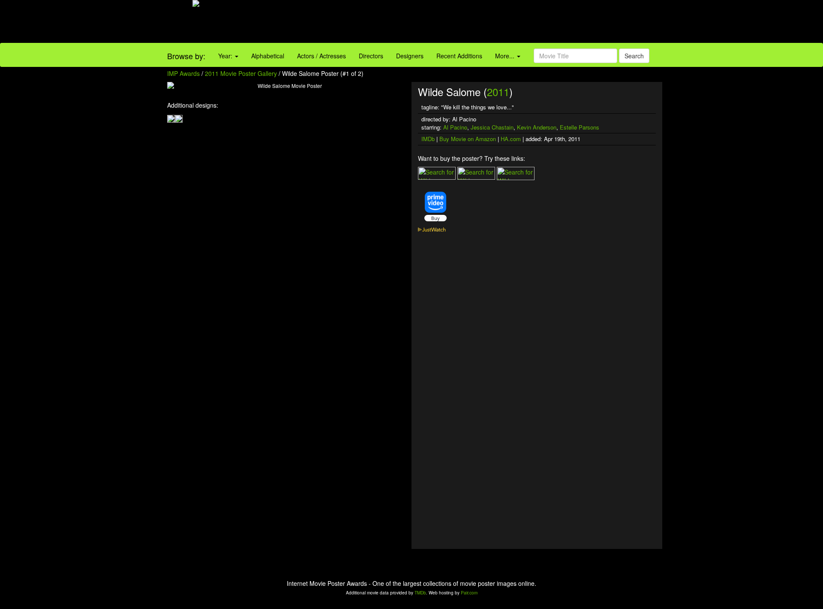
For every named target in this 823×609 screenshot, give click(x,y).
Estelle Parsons (579, 127)
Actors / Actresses (321, 55)
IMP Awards (183, 73)
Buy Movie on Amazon (467, 139)
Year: (226, 55)
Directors (371, 55)
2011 (498, 91)
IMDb (428, 139)
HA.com (511, 139)
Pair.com (469, 593)
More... (505, 55)
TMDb (420, 593)
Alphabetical (267, 55)
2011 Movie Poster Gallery (241, 73)
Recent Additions (459, 55)
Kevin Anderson (536, 127)
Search (634, 55)
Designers (410, 55)
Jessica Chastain (492, 127)
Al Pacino (455, 127)
